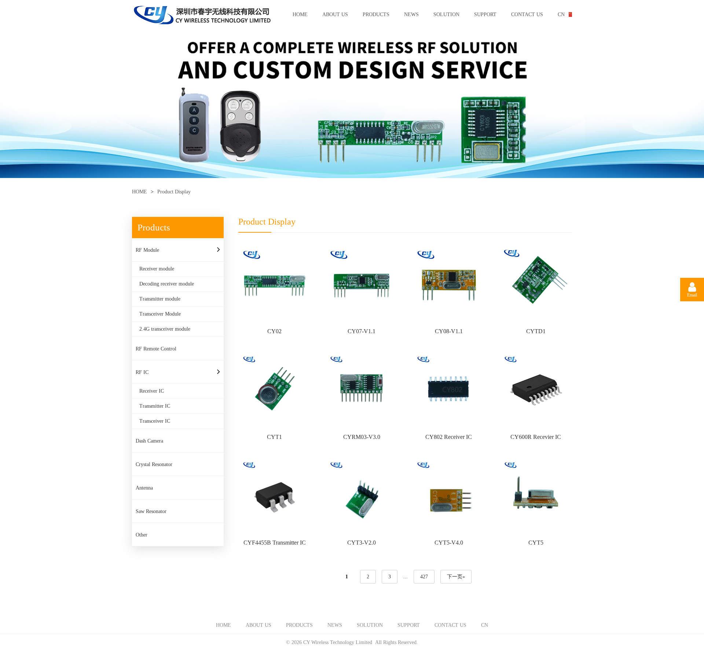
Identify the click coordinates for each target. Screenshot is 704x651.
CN (561, 14)
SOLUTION (446, 14)
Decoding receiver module (166, 284)
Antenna (144, 488)
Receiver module (156, 269)
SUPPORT (485, 14)
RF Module (147, 250)
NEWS (411, 14)
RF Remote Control (156, 349)
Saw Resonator (151, 511)
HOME (300, 14)
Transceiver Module (160, 314)
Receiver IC (151, 391)
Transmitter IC (154, 406)
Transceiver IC (154, 421)
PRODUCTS (376, 14)
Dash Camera (149, 441)
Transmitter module (159, 299)
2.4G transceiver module (164, 329)
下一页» (456, 576)
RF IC (142, 372)
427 (424, 576)
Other (141, 535)
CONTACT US (527, 14)
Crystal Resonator (154, 464)
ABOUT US (335, 14)
